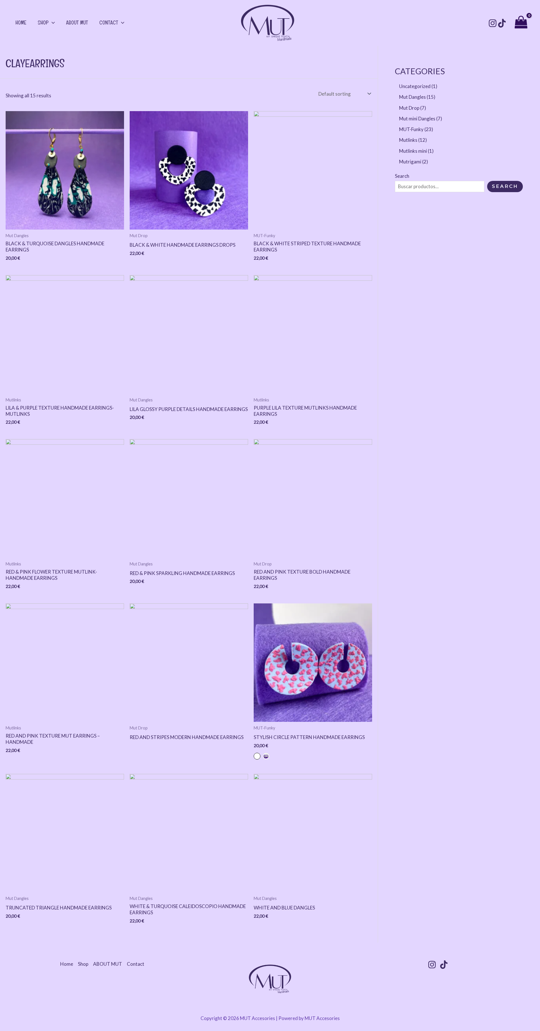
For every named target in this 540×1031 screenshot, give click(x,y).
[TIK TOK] (444, 964)
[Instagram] (492, 23)
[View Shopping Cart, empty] (521, 23)
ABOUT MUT (77, 22)
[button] (52, 22)
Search (402, 176)
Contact (108, 22)
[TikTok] (502, 23)
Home (20, 22)
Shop (43, 22)
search (505, 186)
